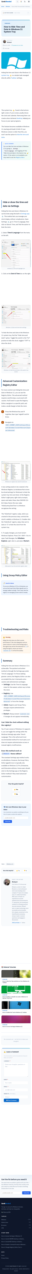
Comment (7, 1061)
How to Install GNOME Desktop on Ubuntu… (13, 1239)
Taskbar (13, 78)
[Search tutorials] (17, 1)
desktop (19, 118)
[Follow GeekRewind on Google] (21, 1)
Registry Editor (20, 157)
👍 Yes (16, 789)
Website (10, 1093)
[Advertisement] (16, 94)
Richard (9, 42)
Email (6, 1086)
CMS (16, 1228)
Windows (8, 6)
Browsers (16, 1225)
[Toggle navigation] (29, 1)
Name (6, 1079)
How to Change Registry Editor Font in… (12, 1247)
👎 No (16, 794)
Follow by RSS (5, 1212)
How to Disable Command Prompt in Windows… (13, 1244)
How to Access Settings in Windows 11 (11, 1236)
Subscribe (7, 821)
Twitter (23, 922)
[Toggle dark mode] (24, 1)
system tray (6, 75)
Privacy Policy (5, 1258)
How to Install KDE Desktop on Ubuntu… (12, 1241)
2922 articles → (16, 922)
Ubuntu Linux (16, 1222)
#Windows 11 (9, 864)
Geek (6, 1203)
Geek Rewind (13, 1266)
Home (2, 6)
